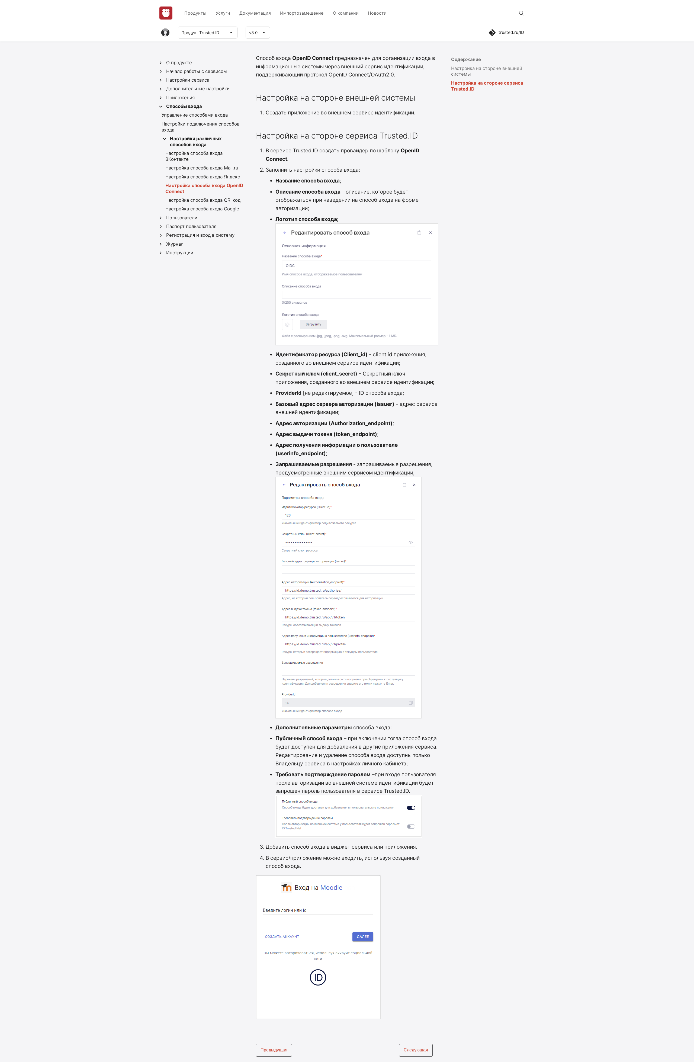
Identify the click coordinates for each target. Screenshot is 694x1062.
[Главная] (166, 13)
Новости (377, 13)
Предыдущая (274, 1050)
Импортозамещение (301, 13)
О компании (346, 13)
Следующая (416, 1050)
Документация (255, 13)
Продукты (195, 13)
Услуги (223, 13)
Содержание (466, 59)
